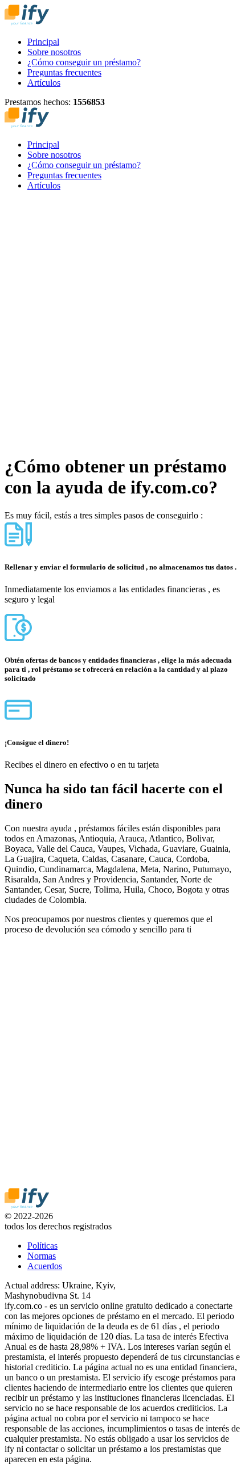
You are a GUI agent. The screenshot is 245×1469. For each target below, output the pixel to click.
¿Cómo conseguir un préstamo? (84, 62)
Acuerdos (44, 1266)
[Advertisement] (122, 322)
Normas (41, 1256)
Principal (43, 42)
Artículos (43, 82)
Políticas (42, 1245)
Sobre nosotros (54, 52)
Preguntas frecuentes (64, 72)
